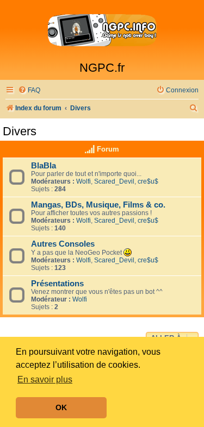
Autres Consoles (63, 244)
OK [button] (61, 407)
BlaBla (43, 165)
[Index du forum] (102, 30)
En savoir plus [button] (44, 379)
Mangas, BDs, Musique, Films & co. (98, 204)
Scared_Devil (114, 181)
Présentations (57, 283)
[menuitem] (29, 90)
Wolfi (83, 181)
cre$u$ (148, 181)
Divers (19, 131)
